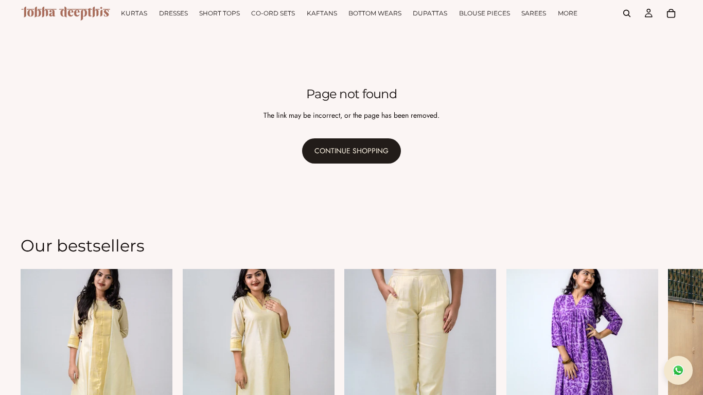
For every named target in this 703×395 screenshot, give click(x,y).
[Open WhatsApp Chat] (678, 370)
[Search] (627, 13)
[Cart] (671, 13)
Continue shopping (351, 151)
